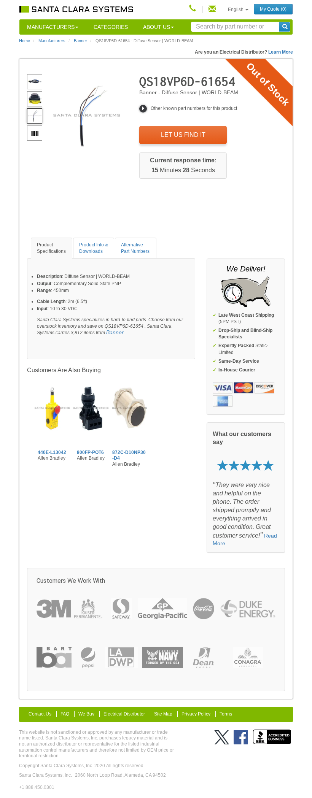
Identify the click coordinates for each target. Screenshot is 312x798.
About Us (156, 27)
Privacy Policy (195, 714)
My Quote (273, 9)
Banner (115, 332)
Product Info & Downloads (93, 248)
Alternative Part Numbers (135, 248)
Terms (226, 714)
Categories (111, 27)
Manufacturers (51, 27)
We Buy (86, 714)
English (236, 9)
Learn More (280, 52)
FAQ (64, 714)
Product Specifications (51, 248)
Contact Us (40, 714)
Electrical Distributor (124, 714)
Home (24, 40)
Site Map (163, 714)
